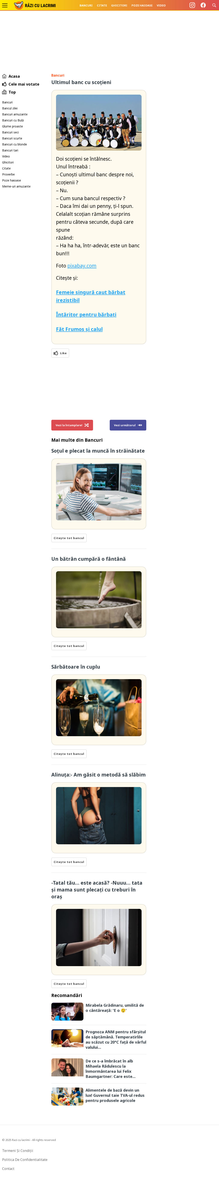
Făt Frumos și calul (79, 329)
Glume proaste (12, 126)
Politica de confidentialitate (24, 1159)
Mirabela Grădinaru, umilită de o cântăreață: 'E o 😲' (115, 1008)
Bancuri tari (10, 150)
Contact (8, 1168)
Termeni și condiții (17, 1150)
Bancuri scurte (12, 138)
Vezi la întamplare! (69, 425)
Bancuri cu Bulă (13, 120)
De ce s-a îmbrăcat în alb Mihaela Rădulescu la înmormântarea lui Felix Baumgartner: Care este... (111, 1068)
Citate (102, 5)
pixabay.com (81, 265)
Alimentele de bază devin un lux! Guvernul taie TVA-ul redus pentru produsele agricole (115, 1095)
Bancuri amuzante (15, 114)
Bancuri (86, 5)
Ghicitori (119, 5)
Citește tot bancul (69, 538)
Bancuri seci (10, 132)
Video (161, 5)
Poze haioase (142, 5)
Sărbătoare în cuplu (75, 666)
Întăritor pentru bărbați (86, 314)
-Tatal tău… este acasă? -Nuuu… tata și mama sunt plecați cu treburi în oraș (96, 889)
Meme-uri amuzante (16, 186)
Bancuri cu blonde (14, 144)
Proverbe (8, 174)
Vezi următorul (125, 425)
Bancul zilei (10, 108)
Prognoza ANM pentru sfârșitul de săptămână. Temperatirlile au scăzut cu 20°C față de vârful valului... (116, 1039)
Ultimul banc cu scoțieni (81, 82)
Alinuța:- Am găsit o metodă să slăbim (98, 774)
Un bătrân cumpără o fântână (88, 558)
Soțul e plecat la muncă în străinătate (98, 450)
